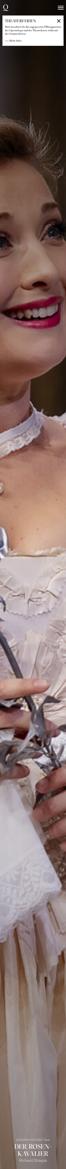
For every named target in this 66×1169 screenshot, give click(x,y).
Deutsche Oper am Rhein (5, 8)
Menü (61, 7)
